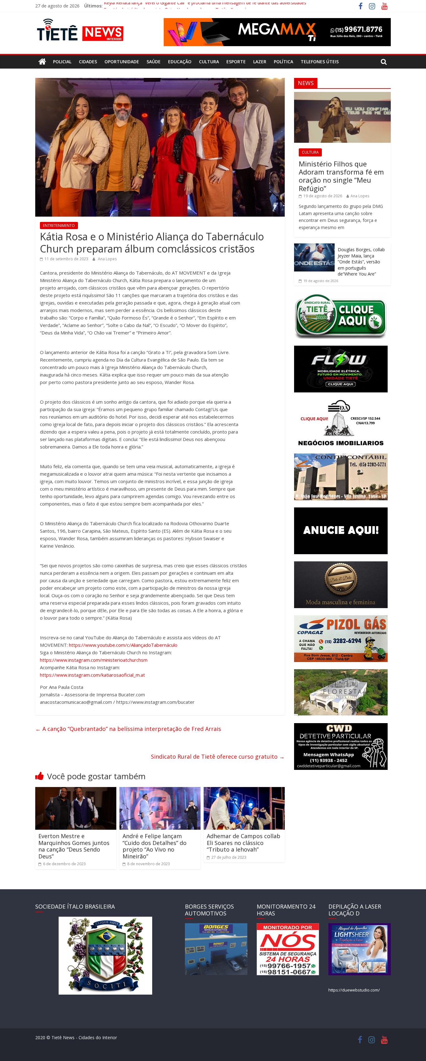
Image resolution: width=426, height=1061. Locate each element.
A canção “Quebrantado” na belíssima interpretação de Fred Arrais (128, 728)
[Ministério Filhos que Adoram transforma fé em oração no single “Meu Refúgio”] (342, 95)
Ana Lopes (107, 259)
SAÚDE (154, 62)
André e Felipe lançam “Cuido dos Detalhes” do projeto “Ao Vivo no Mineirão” (154, 846)
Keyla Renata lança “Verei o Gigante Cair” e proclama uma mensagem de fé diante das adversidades (205, 6)
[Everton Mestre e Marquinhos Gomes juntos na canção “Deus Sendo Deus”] (75, 790)
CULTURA (209, 62)
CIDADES (88, 62)
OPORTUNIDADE (121, 62)
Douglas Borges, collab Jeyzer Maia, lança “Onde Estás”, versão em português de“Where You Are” (361, 262)
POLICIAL (62, 62)
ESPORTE (236, 62)
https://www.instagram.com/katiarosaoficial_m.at (92, 675)
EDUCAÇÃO (179, 62)
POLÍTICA (283, 62)
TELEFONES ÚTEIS (320, 62)
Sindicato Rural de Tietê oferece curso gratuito (218, 756)
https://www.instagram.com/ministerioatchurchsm (94, 660)
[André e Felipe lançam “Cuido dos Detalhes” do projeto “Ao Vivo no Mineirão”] (160, 790)
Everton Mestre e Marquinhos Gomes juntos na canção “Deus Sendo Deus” (73, 846)
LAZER (259, 62)
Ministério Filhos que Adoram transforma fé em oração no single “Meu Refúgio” (341, 176)
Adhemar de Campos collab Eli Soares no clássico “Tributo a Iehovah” (243, 842)
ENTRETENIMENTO (59, 225)
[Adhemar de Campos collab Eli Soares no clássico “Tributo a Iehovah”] (244, 790)
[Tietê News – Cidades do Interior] (42, 61)
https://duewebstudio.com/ (354, 990)
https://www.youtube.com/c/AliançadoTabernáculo (123, 645)
